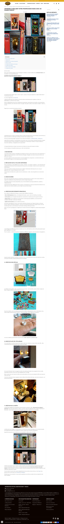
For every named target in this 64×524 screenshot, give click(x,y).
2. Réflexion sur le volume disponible (11, 61)
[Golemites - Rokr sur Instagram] (56, 518)
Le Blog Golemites (8, 502)
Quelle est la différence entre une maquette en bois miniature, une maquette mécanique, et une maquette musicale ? (53, 39)
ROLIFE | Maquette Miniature (24, 514)
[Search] (54, 3)
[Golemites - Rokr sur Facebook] (53, 518)
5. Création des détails (9, 65)
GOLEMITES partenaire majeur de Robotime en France (53, 19)
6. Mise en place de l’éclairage (10, 66)
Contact (38, 3)
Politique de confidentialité (21, 519)
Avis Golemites (7, 507)
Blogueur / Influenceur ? (37, 504)
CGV (28, 519)
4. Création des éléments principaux (11, 64)
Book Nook (46, 3)
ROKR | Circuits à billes (23, 512)
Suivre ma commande (10, 488)
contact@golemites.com (10, 490)
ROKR (47, 492)
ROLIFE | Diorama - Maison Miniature (24, 505)
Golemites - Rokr (10, 522)
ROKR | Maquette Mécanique (24, 507)
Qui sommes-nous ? (8, 500)
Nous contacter (49, 500)
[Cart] (58, 3)
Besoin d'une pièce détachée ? (52, 504)
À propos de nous (31, 3)
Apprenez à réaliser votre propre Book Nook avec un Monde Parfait (53, 28)
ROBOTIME (40, 492)
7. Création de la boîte (9, 68)
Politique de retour (24, 518)
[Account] (56, 3)
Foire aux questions (50, 509)
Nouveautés (21, 500)
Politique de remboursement (10, 519)
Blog (42, 3)
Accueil (17, 3)
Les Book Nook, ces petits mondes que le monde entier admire (52, 33)
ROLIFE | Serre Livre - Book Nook (25, 502)
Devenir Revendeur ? (36, 500)
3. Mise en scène (8, 62)
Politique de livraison (16, 518)
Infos (8, 6)
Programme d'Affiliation (37, 502)
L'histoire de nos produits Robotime (10, 505)
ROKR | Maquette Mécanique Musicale (24, 510)
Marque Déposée (8, 509)
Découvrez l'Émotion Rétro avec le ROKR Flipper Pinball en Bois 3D (53, 24)
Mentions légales (8, 518)
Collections (22, 3)
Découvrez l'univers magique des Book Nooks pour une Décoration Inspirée (52, 15)
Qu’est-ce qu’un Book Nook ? (10, 58)
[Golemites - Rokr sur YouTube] (58, 518)
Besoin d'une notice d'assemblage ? (50, 507)
